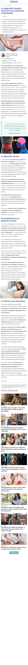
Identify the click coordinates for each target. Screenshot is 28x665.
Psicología (3, 406)
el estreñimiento (19, 226)
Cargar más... (14, 552)
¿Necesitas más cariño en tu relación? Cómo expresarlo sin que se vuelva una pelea (13, 449)
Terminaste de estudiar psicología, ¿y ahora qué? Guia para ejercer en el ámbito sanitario (13, 529)
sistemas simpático (19, 109)
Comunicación (4, 426)
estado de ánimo (18, 183)
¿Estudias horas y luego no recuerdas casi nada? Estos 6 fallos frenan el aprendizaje (13, 409)
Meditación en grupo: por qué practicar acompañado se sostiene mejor (13, 548)
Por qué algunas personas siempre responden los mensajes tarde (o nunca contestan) (13, 429)
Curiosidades (8, 5)
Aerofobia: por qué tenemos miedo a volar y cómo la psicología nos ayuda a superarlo (13, 469)
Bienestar (3, 486)
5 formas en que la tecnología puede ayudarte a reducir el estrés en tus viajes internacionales (14, 509)
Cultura (2, 5)
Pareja (2, 446)
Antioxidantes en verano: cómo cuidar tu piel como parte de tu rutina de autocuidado (13, 489)
